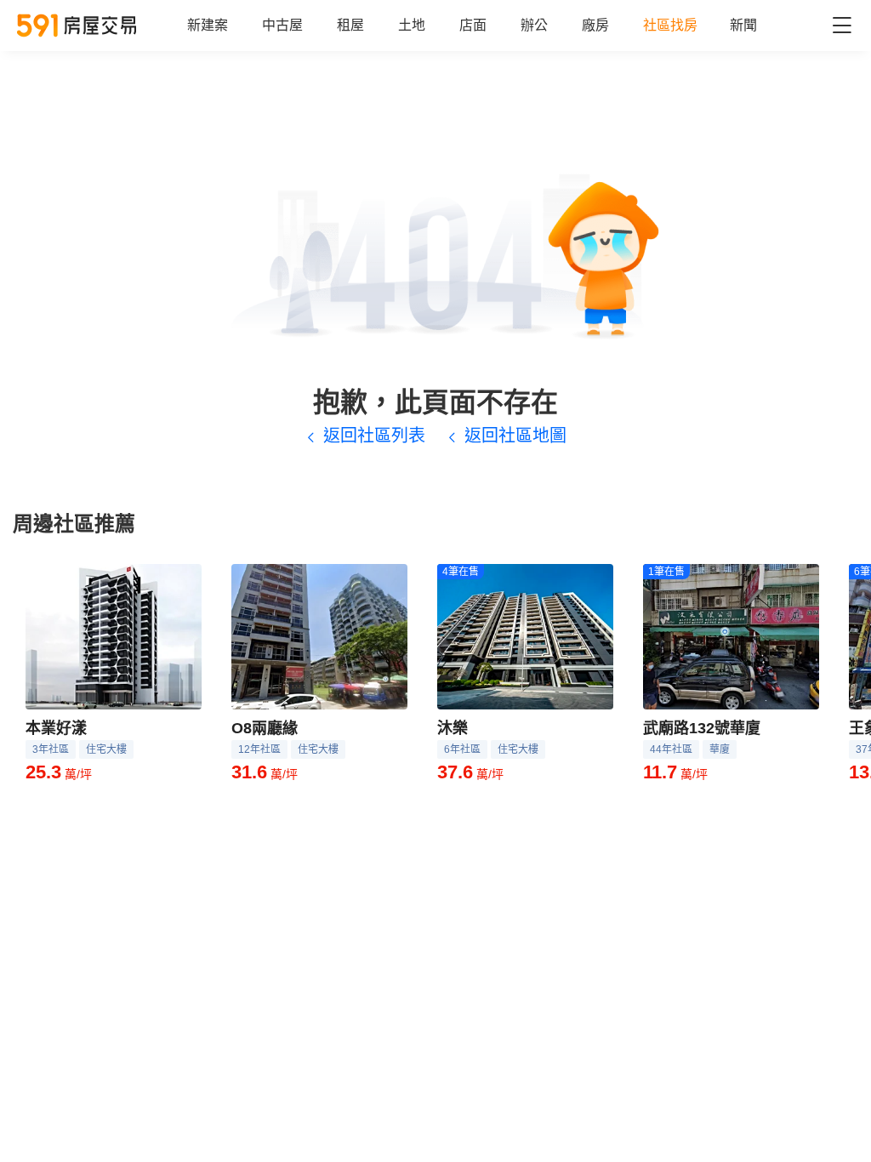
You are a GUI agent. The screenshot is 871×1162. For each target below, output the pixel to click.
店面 (473, 25)
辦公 (534, 25)
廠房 (595, 25)
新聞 (743, 25)
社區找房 (670, 25)
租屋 (350, 25)
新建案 (207, 25)
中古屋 (282, 25)
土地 (411, 25)
